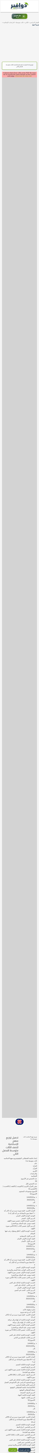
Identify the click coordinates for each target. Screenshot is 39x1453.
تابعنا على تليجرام (24, 1450)
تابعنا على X (12, 1450)
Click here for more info (23, 76)
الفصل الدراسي (34, 22)
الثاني (26, 22)
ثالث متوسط (19, 22)
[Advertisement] (19, 43)
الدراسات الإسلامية (8, 22)
